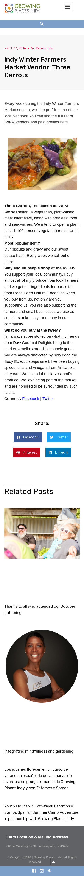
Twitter (48, 398)
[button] (28, 437)
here (64, 122)
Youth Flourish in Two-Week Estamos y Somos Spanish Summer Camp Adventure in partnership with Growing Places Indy (41, 812)
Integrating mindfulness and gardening (38, 751)
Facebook (30, 398)
